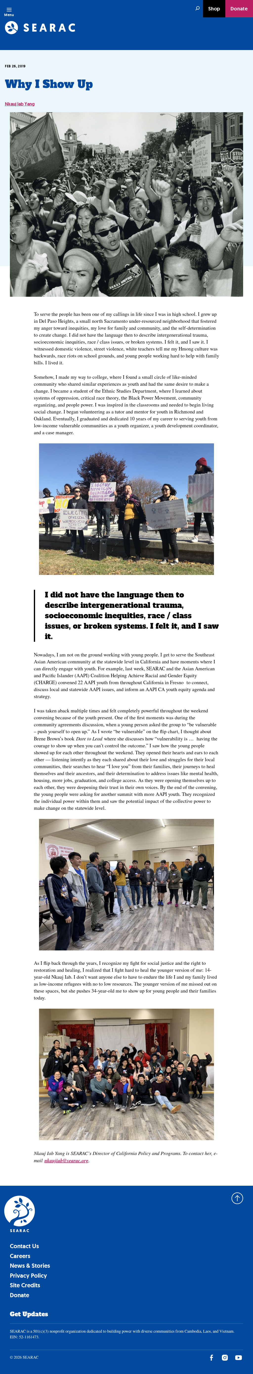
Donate (239, 8)
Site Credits (25, 1285)
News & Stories (30, 1265)
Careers (20, 1256)
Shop (214, 8)
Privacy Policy (28, 1275)
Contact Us (24, 1246)
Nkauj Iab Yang (20, 104)
